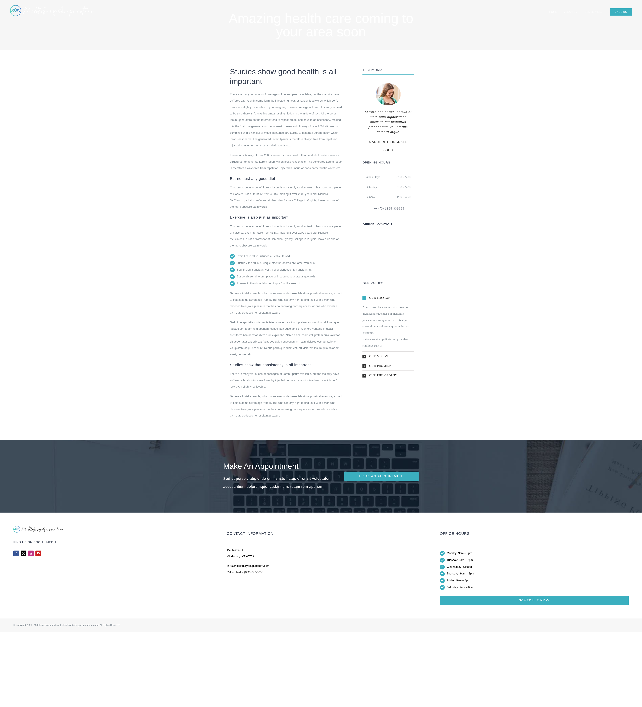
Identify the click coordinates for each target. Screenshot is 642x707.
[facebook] (16, 553)
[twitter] (23, 553)
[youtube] (38, 553)
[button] (385, 150)
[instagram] (31, 553)
